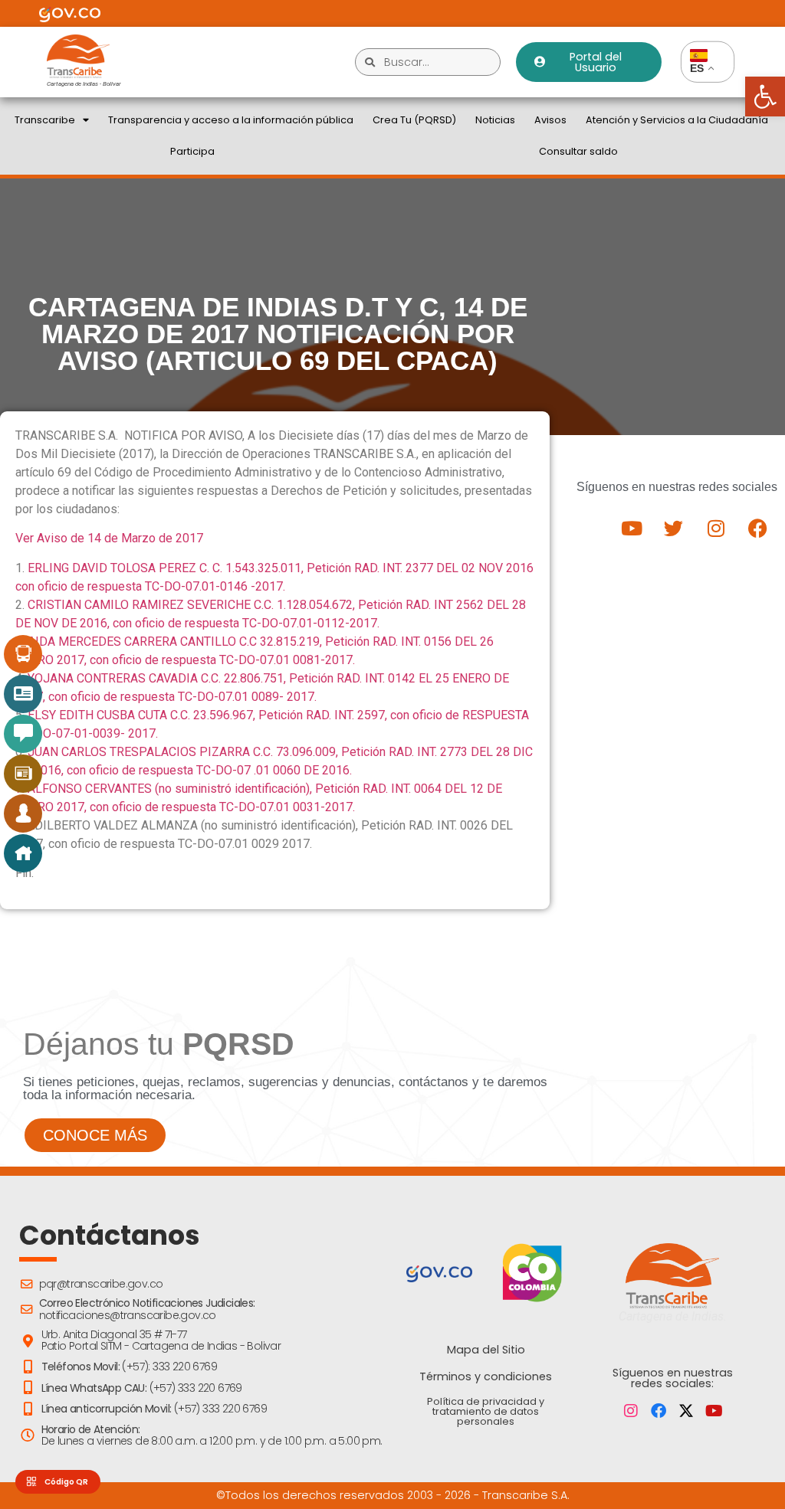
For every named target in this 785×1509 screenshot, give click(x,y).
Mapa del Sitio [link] (486, 1349)
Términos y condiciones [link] (485, 1376)
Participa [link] (192, 151)
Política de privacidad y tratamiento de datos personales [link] (485, 1411)
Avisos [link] (550, 119)
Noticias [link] (495, 119)
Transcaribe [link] (45, 119)
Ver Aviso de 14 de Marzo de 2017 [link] (109, 538)
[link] (765, 96)
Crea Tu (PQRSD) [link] (414, 119)
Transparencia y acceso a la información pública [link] (230, 119)
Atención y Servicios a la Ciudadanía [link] (677, 119)
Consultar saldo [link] (578, 151)
